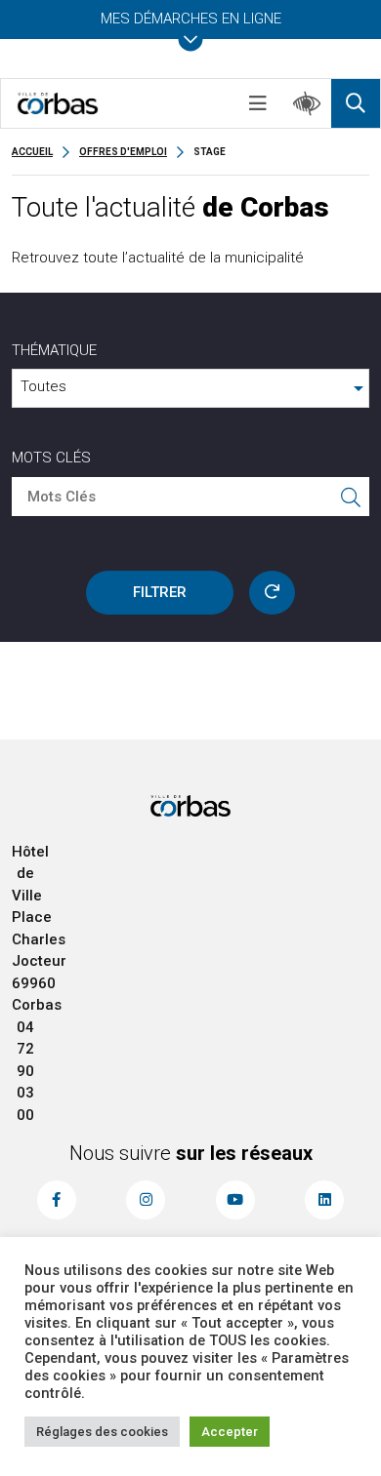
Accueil (32, 151)
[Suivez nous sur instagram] (145, 1199)
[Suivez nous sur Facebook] (56, 1199)
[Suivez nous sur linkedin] (324, 1199)
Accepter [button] (229, 1431)
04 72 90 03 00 (25, 1071)
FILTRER (160, 592)
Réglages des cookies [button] (102, 1431)
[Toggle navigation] (257, 103)
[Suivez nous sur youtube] (235, 1199)
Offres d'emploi (123, 151)
